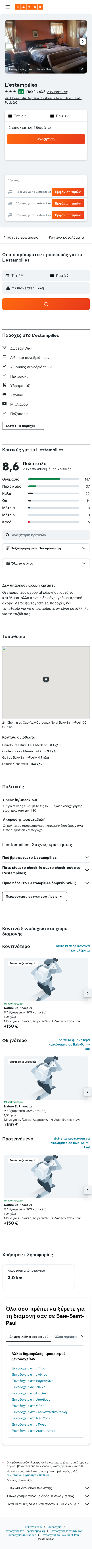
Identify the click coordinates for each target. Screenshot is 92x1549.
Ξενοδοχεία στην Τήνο (28, 1368)
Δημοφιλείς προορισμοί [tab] (28, 1337)
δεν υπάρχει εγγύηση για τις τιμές (28, 1475)
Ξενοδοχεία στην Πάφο (29, 1424)
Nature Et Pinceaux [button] (18, 1008)
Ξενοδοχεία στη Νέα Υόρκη (32, 1418)
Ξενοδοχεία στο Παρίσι (29, 1393)
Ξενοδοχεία (54, 1527)
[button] (8, 7)
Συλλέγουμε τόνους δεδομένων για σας (40, 1496)
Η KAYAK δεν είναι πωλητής (29, 1488)
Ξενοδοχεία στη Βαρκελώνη (32, 1381)
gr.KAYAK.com (33, 1527)
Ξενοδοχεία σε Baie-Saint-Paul (60, 1535)
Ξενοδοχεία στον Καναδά (66, 1531)
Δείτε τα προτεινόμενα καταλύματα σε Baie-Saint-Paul (69, 1142)
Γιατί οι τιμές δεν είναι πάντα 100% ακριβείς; (43, 1504)
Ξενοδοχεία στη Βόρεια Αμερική (24, 1531)
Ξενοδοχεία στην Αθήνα (29, 1375)
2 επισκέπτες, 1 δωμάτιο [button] (30, 127)
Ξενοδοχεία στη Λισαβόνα (31, 1400)
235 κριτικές (57, 92)
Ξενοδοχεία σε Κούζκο (28, 1387)
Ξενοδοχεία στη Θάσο (28, 1406)
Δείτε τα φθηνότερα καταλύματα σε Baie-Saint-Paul (69, 1044)
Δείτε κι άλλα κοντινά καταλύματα (73, 948)
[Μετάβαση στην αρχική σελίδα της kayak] (29, 7)
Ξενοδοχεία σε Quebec (21, 1535)
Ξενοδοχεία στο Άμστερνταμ (33, 1431)
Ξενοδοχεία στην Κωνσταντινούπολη (39, 1412)
